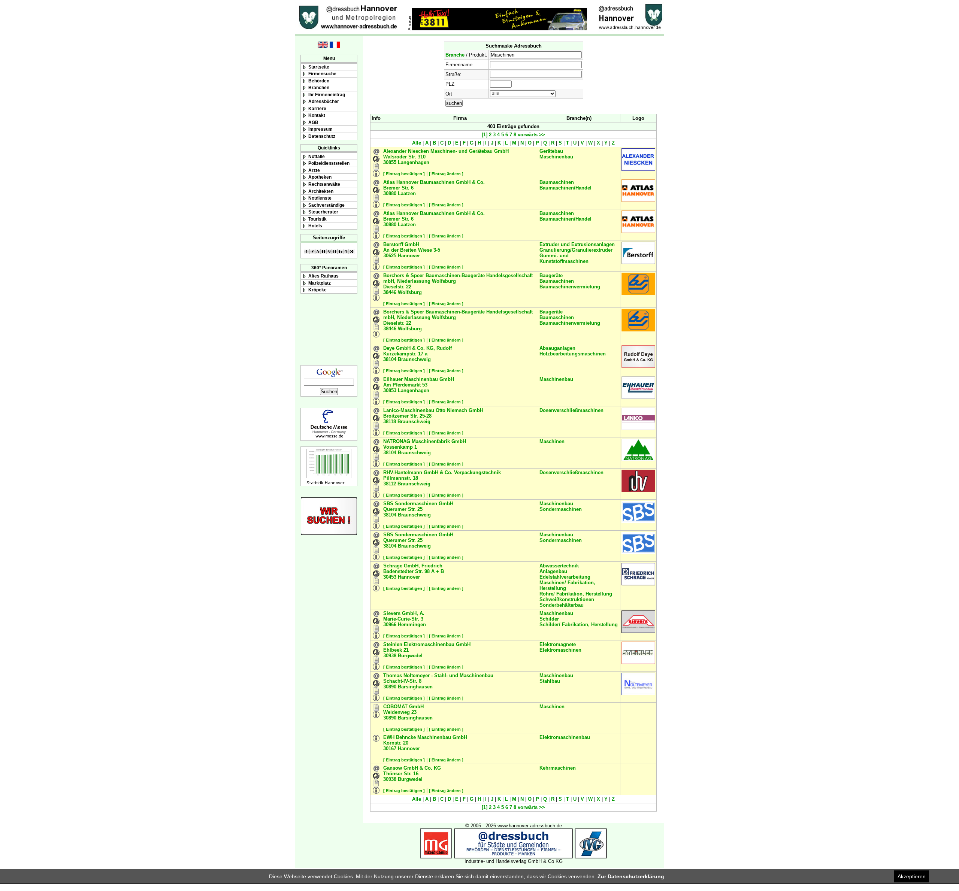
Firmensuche (322, 73)
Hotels (315, 225)
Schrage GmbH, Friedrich (412, 566)
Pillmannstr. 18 (400, 478)
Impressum (320, 129)
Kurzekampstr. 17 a (405, 354)
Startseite (318, 66)
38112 (389, 484)
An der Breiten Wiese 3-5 (411, 250)
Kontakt (316, 115)
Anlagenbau (553, 571)
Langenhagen (413, 162)
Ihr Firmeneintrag (326, 94)
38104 (389, 359)
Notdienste (320, 198)
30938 (389, 655)
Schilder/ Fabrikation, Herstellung (578, 624)
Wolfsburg (410, 292)
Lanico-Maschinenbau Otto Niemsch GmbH (433, 410)
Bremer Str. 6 (398, 188)
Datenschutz (321, 136)
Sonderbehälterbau (561, 605)
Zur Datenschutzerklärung (631, 876)
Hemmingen (412, 624)
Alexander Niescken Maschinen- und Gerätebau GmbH (446, 151)
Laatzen (407, 193)
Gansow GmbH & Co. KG (412, 768)
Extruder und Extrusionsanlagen (577, 244)
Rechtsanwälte (324, 184)
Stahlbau (549, 681)
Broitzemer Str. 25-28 (407, 416)
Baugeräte (551, 275)
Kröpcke (317, 289)
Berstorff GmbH (401, 244)
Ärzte (314, 170)
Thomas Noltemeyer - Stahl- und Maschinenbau (438, 675)
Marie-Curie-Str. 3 (403, 619)
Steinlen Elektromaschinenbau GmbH (427, 644)
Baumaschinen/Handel (565, 188)
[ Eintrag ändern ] (446, 174)
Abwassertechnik (559, 566)
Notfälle (316, 156)
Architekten (320, 191)
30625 (389, 255)
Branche (455, 55)
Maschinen (552, 441)
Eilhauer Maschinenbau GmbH (418, 379)
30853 (389, 390)
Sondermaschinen (560, 509)
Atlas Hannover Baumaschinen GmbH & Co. (434, 182)
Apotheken (320, 177)
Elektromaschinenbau (564, 737)
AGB (313, 122)
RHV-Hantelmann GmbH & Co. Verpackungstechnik (442, 472)
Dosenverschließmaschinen (571, 410)
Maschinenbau (556, 157)
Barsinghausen (415, 687)
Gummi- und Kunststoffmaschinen (564, 258)
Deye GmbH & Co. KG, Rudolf (417, 348)
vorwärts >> (530, 134)
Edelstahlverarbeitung (564, 577)
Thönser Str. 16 (400, 773)
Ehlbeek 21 (396, 650)
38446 (389, 292)
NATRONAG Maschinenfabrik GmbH (424, 441)
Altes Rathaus (323, 275)
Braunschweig (414, 359)
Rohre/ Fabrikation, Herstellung (575, 594)
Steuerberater (323, 211)
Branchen (318, 87)
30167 (389, 748)
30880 (389, 193)
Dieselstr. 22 (397, 287)
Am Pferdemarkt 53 (405, 385)
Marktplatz (319, 283)
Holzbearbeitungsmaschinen (572, 354)
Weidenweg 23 (400, 712)
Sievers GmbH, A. (403, 613)
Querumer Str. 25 (403, 509)
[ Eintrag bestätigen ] (404, 174)
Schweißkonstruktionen (566, 599)
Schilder (549, 619)
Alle (416, 143)
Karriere (317, 108)
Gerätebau (551, 151)
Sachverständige (326, 205)
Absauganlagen (557, 348)
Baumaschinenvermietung (569, 287)
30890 (389, 687)
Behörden (318, 80)
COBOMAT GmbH (403, 706)
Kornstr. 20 (395, 743)
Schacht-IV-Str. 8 (402, 681)
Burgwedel (410, 655)
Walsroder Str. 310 (404, 157)
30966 (389, 624)
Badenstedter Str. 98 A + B (413, 571)
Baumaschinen (556, 182)
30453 (389, 577)
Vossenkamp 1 (400, 447)
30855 (389, 162)
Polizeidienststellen (329, 163)
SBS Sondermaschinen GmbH (418, 503)
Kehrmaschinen (557, 768)
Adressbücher (323, 101)
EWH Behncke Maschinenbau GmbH (425, 737)
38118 (389, 421)
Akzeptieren (912, 876)
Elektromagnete (557, 644)
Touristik (317, 218)
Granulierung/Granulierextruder (575, 250)
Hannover (409, 255)
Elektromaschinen (560, 650)
